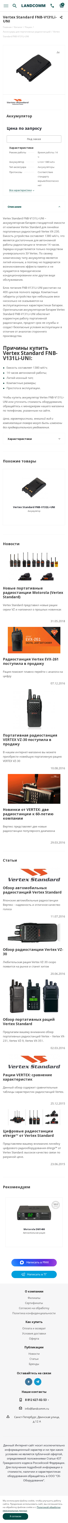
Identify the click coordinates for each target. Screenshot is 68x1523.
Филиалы (34, 1298)
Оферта (34, 1338)
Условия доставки (34, 1333)
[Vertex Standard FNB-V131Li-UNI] (34, 68)
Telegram (37, 1381)
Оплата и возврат (34, 1328)
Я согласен (15, 1516)
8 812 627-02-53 (36, 1400)
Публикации (34, 1347)
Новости (34, 1353)
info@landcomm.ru (37, 1408)
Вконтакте (28, 1381)
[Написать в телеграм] (34, 1277)
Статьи (34, 1359)
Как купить (34, 1322)
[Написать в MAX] (34, 1262)
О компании (34, 1291)
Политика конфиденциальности (34, 1313)
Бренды (34, 1364)
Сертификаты (34, 1303)
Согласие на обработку (34, 1308)
